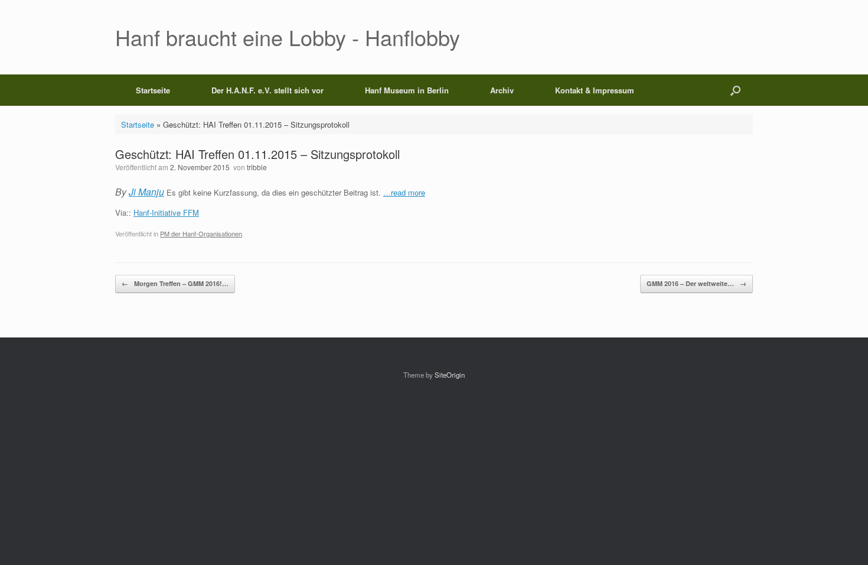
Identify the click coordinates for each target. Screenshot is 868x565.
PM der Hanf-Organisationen (201, 233)
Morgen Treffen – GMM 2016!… (175, 283)
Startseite (153, 90)
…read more (404, 192)
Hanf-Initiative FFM (166, 212)
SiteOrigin (450, 374)
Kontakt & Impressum (594, 90)
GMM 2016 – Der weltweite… (696, 283)
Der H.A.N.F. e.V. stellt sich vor (267, 90)
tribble (257, 167)
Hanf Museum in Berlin (407, 90)
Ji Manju (146, 192)
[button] (735, 90)
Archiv (502, 90)
